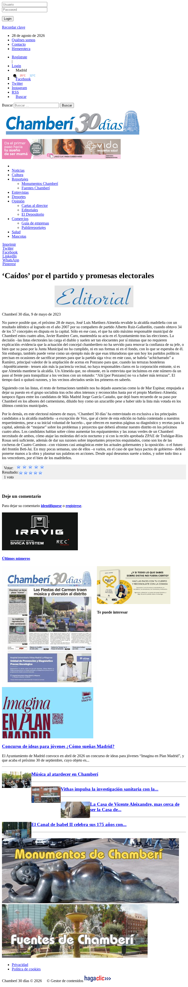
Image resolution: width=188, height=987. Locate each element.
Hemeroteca (21, 49)
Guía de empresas (35, 223)
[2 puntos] (24, 468)
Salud (16, 232)
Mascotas (19, 236)
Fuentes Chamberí (36, 188)
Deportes (19, 197)
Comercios (20, 219)
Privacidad (20, 965)
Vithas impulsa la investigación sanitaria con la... (109, 789)
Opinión (18, 201)
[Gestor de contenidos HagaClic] (97, 981)
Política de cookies (26, 969)
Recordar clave (13, 27)
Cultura (17, 175)
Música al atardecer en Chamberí (64, 774)
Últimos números (16, 558)
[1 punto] (18, 468)
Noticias (18, 170)
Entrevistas (20, 192)
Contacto (19, 44)
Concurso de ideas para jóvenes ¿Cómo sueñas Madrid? (58, 746)
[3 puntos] (30, 468)
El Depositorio (33, 214)
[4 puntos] (36, 468)
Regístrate (19, 57)
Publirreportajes (34, 227)
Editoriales (30, 210)
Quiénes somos (23, 40)
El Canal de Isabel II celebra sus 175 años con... (79, 824)
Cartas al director (35, 205)
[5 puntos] (42, 468)
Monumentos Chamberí (40, 183)
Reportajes (20, 179)
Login (16, 66)
